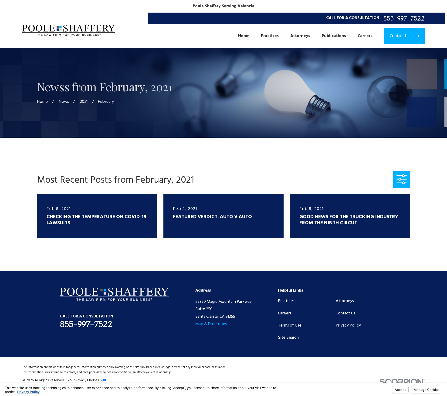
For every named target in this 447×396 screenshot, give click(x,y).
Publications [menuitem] (334, 36)
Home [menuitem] (243, 36)
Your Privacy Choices (84, 380)
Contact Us (345, 313)
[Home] (68, 30)
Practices (286, 301)
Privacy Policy (348, 325)
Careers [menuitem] (365, 36)
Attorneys (345, 301)
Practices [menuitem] (270, 36)
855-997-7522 (404, 18)
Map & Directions (211, 324)
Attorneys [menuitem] (300, 36)
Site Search (288, 337)
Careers (284, 313)
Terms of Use (289, 325)
